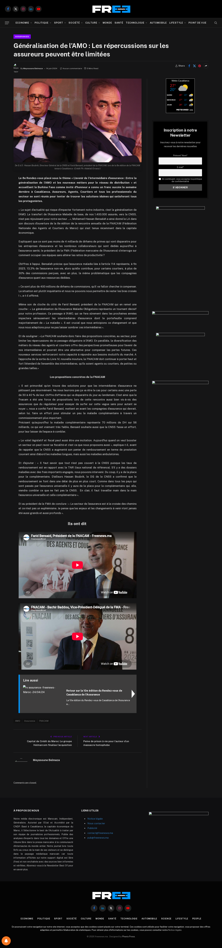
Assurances (22, 36)
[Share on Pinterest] (199, 65)
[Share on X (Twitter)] (194, 65)
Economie (22, 22)
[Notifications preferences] (6, 940)
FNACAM (43, 721)
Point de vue (197, 22)
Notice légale (95, 818)
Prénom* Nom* (180, 155)
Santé (119, 22)
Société (74, 22)
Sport (58, 22)
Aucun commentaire (72, 68)
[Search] (215, 23)
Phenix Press (128, 936)
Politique (41, 22)
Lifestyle (176, 22)
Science (166, 918)
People (196, 918)
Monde (107, 22)
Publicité (92, 828)
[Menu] (7, 23)
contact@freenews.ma (100, 833)
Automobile (158, 22)
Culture (91, 22)
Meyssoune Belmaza (33, 68)
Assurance (29, 721)
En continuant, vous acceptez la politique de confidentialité (182, 180)
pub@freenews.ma (98, 837)
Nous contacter (96, 823)
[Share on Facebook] (189, 65)
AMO (17, 721)
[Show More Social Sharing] (206, 65)
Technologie (135, 22)
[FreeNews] (111, 9)
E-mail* (180, 167)
